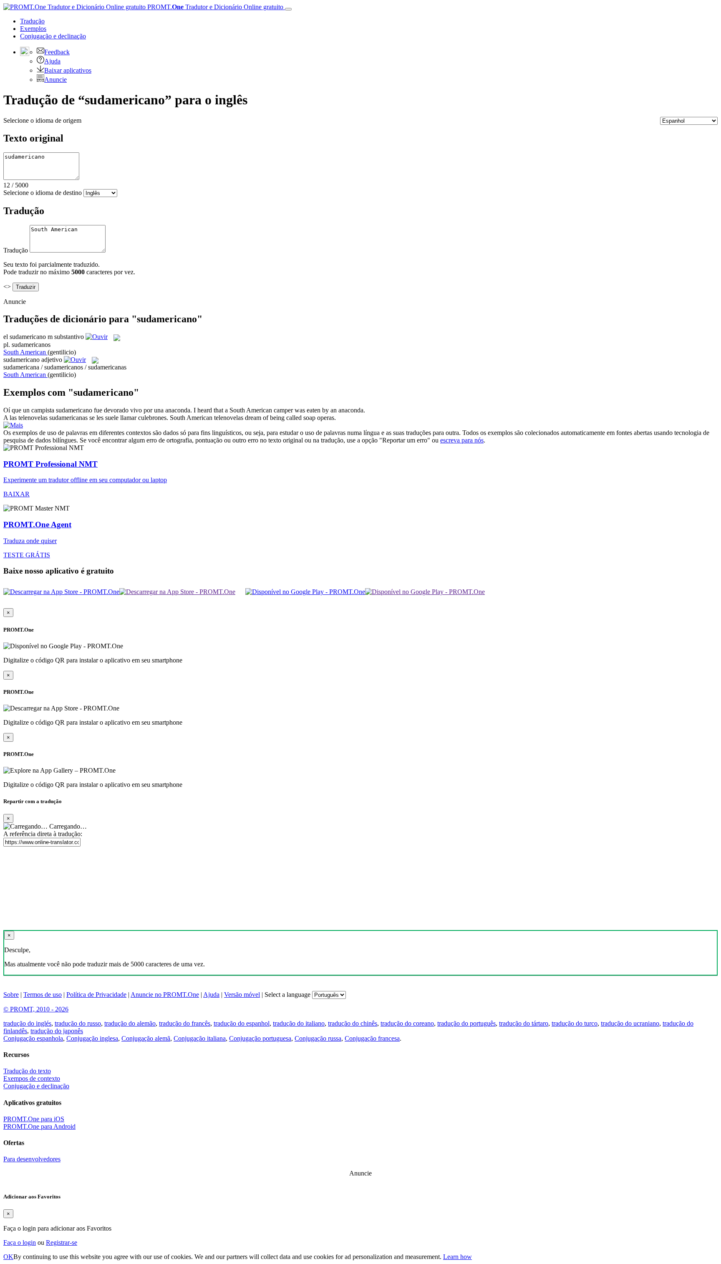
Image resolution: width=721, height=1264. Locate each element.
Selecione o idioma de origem (42, 120)
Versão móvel (242, 994)
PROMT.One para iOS (33, 1118)
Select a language (287, 994)
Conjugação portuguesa (260, 1038)
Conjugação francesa (372, 1038)
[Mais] (13, 425)
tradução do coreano (407, 1023)
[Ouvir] (97, 336)
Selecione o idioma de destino (42, 192)
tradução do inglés (27, 1023)
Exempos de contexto (31, 1078)
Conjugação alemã (145, 1038)
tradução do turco (574, 1023)
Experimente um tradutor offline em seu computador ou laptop (85, 479)
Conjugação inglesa (92, 1038)
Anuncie (55, 79)
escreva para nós (462, 440)
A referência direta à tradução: (42, 833)
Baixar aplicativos (67, 70)
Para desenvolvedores (32, 1159)
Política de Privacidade (96, 994)
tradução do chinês (352, 1023)
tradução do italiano (299, 1023)
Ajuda (52, 61)
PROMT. (214, 6)
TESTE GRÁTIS (26, 555)
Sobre (11, 994)
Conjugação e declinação (36, 1086)
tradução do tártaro (523, 1023)
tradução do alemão (130, 1023)
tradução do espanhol (242, 1023)
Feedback (57, 52)
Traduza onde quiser (30, 540)
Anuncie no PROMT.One (165, 994)
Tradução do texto (27, 1070)
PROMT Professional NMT (50, 464)
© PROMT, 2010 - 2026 (35, 1009)
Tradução (32, 21)
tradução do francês (184, 1023)
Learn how (457, 1256)
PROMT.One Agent (37, 524)
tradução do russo (78, 1023)
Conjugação (53, 36)
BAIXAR (16, 494)
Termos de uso (42, 994)
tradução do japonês (56, 1030)
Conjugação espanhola (33, 1038)
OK (8, 1256)
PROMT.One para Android (39, 1126)
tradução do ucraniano (630, 1023)
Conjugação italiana (200, 1038)
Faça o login (19, 1242)
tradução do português (466, 1023)
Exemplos (33, 28)
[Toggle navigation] (288, 9)
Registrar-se (61, 1242)
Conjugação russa (318, 1038)
